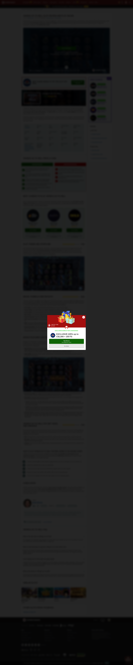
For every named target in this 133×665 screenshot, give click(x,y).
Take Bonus (66, 341)
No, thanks (66, 346)
